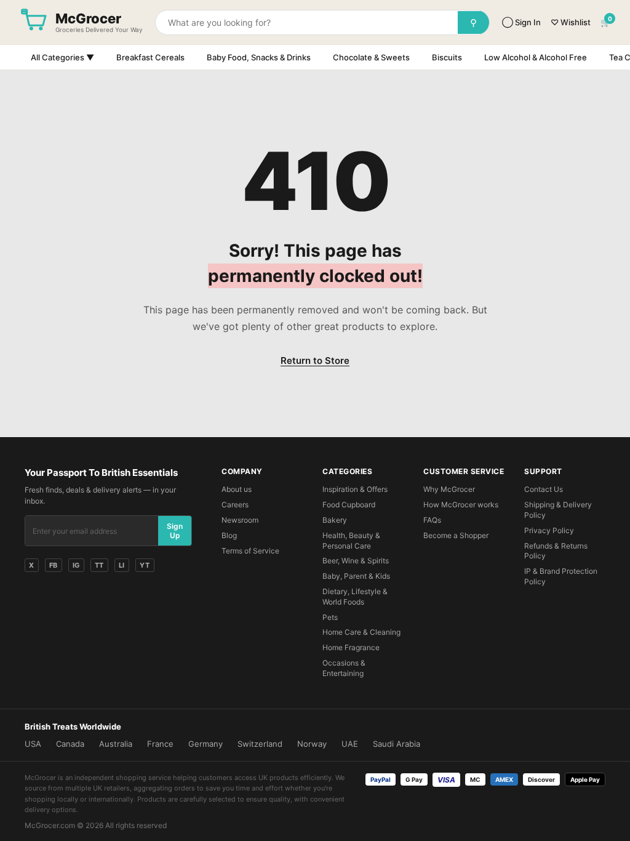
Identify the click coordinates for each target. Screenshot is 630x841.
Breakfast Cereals (150, 57)
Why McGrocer (449, 489)
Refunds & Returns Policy (556, 551)
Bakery (334, 520)
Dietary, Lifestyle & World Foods (355, 596)
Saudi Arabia (396, 744)
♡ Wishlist (571, 22)
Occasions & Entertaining (343, 668)
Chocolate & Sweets (371, 57)
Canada (70, 744)
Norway (312, 744)
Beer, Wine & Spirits (355, 560)
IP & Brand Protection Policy (560, 576)
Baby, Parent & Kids (356, 576)
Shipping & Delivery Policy (558, 510)
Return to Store (315, 360)
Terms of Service (250, 550)
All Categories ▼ (62, 57)
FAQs (432, 520)
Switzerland (259, 744)
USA (33, 744)
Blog (229, 535)
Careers (235, 504)
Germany (205, 744)
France (160, 744)
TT (99, 565)
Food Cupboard (348, 504)
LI (122, 565)
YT (145, 565)
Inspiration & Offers (355, 489)
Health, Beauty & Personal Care (351, 540)
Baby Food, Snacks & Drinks (259, 57)
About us (236, 489)
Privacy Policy (549, 530)
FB (53, 565)
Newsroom (239, 520)
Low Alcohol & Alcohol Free (535, 57)
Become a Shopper (455, 535)
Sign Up (175, 530)
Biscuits (447, 57)
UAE (349, 744)
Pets (330, 617)
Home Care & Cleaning (361, 632)
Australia (115, 744)
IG (76, 565)
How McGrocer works (460, 504)
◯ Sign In (521, 22)
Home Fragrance (351, 647)
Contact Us (543, 489)
